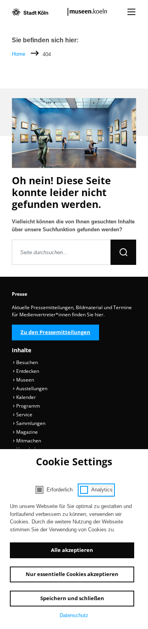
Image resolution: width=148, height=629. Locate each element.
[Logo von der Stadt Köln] (30, 12)
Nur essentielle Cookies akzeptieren (72, 574)
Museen (24, 379)
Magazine (26, 432)
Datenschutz (74, 615)
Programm (27, 405)
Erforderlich (60, 490)
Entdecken (27, 371)
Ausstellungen (31, 388)
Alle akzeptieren (72, 549)
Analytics (101, 490)
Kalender (25, 397)
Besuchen (26, 362)
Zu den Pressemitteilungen (55, 332)
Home (18, 54)
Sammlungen (30, 423)
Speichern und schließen (72, 598)
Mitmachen (28, 440)
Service (23, 414)
